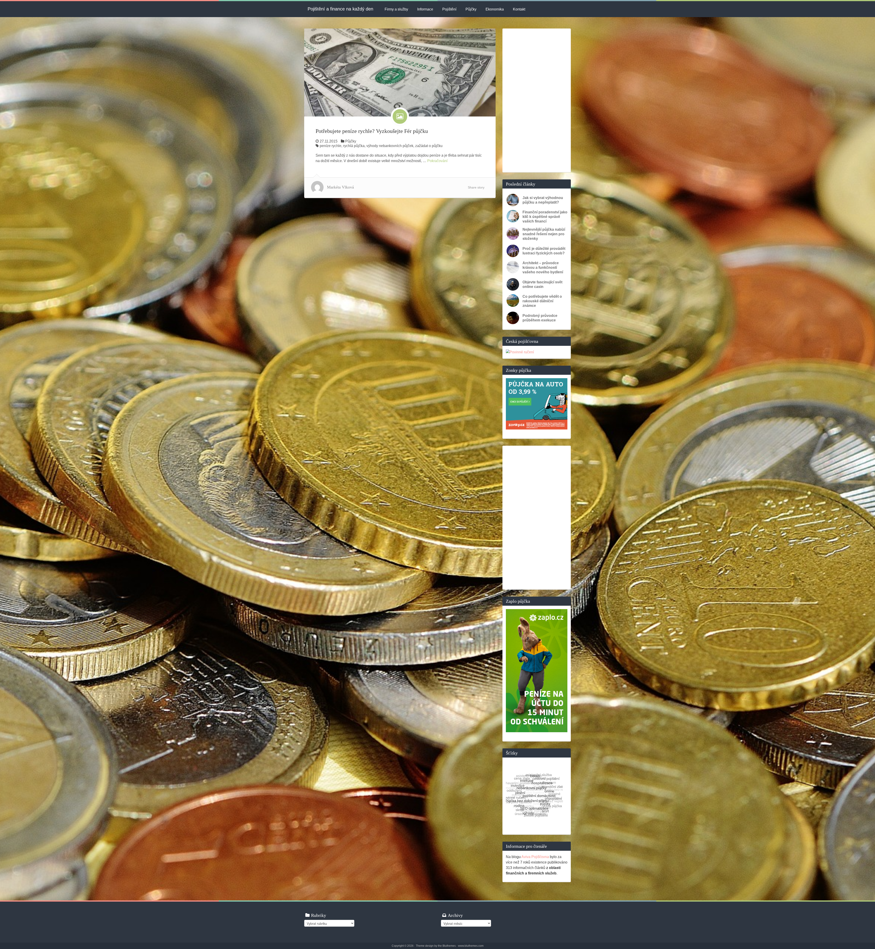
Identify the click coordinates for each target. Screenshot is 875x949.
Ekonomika (495, 9)
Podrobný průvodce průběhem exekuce (539, 318)
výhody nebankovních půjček (389, 146)
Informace (425, 9)
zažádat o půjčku (429, 146)
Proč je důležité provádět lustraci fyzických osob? (543, 251)
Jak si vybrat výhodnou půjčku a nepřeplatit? (542, 200)
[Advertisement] (536, 100)
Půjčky (471, 9)
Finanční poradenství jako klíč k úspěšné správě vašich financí (544, 216)
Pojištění (449, 9)
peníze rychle (330, 146)
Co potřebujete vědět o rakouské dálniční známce (542, 301)
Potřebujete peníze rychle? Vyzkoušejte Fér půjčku (372, 131)
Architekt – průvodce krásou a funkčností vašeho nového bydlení (542, 267)
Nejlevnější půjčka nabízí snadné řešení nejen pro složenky (543, 234)
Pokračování (437, 161)
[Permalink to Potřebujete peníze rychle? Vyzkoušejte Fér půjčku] (400, 72)
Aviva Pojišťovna (535, 857)
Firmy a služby (396, 9)
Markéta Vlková (340, 187)
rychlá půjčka (354, 146)
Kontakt (519, 9)
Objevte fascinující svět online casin (542, 284)
